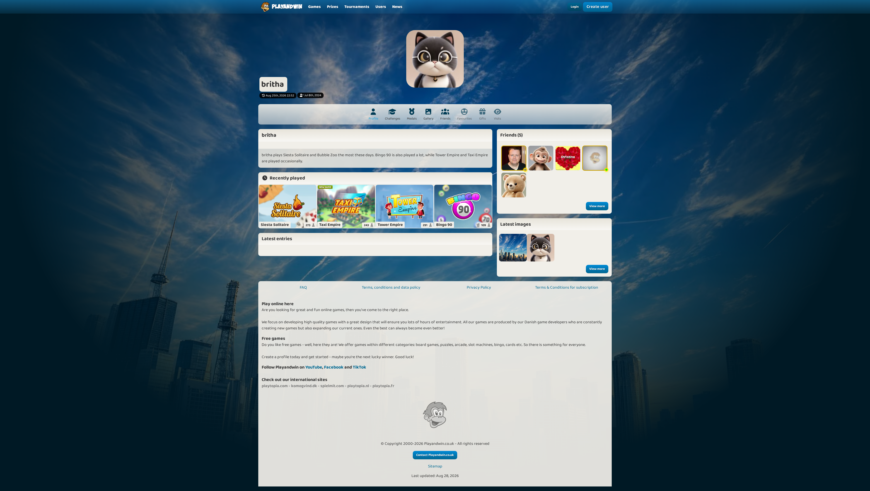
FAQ (303, 287)
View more (597, 206)
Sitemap (435, 466)
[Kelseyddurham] (540, 158)
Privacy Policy (479, 287)
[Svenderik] (513, 185)
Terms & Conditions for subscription (566, 287)
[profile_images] (540, 247)
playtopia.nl (358, 386)
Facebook (333, 367)
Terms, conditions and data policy (391, 287)
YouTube (313, 367)
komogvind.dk (304, 386)
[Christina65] (567, 158)
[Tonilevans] (594, 158)
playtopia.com (275, 386)
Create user (598, 6)
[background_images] (513, 247)
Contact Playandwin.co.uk (435, 455)
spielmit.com (332, 386)
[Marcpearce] (513, 158)
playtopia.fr (383, 386)
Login (575, 7)
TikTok (359, 367)
